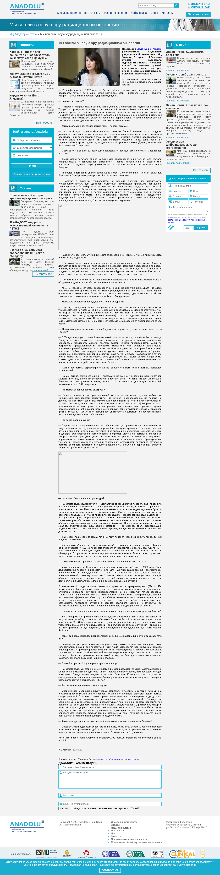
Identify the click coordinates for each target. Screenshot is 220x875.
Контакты (167, 12)
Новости (27, 45)
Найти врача (139, 12)
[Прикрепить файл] (171, 227)
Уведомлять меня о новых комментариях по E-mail (106, 808)
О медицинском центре (72, 12)
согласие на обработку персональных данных (118, 759)
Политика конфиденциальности (129, 839)
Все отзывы (200, 170)
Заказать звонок (198, 14)
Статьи (32, 34)
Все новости (44, 122)
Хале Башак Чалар (149, 48)
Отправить (64, 808)
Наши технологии (115, 12)
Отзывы (95, 12)
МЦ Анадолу (17, 34)
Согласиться (110, 870)
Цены (154, 12)
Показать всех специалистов (31, 174)
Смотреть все (43, 274)
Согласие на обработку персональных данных (137, 842)
